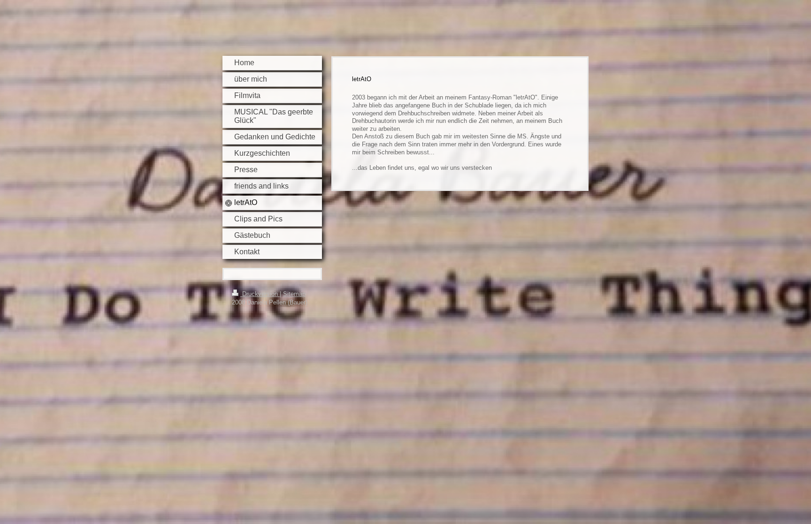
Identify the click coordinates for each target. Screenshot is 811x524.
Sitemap (294, 293)
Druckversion (260, 293)
